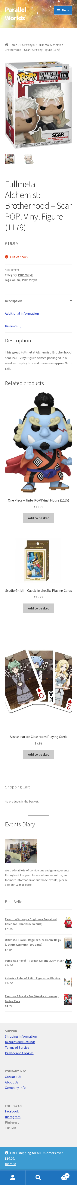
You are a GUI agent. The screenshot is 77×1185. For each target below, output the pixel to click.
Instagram (13, 1117)
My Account (13, 1177)
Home (13, 45)
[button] (65, 67)
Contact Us (13, 1076)
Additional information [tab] (22, 313)
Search (38, 1177)
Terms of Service (17, 1047)
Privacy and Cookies (19, 1053)
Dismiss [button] (10, 1164)
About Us (11, 1082)
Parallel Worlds (15, 13)
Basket (59, 1174)
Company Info (15, 1087)
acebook (12, 1111)
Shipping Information (21, 1036)
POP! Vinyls (28, 45)
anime (16, 280)
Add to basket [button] (38, 518)
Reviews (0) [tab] (13, 326)
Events (19, 885)
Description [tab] (13, 301)
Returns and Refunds (20, 1042)
